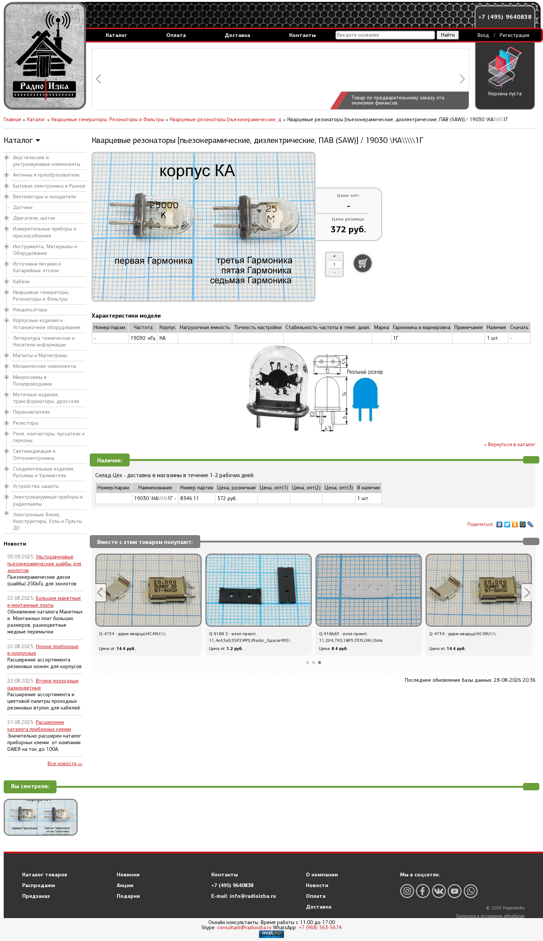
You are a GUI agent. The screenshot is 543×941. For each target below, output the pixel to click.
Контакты (302, 35)
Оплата (176, 35)
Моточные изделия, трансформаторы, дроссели (46, 397)
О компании (322, 874)
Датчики (23, 207)
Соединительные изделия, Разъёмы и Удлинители (43, 472)
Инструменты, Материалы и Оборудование (45, 249)
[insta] (407, 891)
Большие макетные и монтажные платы (44, 601)
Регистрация (514, 35)
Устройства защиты (36, 486)
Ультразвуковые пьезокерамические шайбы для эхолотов (44, 563)
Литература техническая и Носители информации (44, 341)
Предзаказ (36, 896)
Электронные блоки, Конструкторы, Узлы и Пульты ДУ (47, 521)
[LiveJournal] (531, 523)
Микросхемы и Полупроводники (32, 380)
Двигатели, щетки (34, 218)
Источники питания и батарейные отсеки (37, 267)
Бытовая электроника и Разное (49, 186)
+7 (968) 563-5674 (320, 927)
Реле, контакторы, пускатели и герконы (49, 437)
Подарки (128, 896)
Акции (125, 885)
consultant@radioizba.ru (244, 927)
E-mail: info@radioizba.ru (243, 896)
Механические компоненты (44, 366)
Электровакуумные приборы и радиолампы (48, 500)
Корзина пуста (505, 93)
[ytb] (455, 891)
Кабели (21, 281)
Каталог (116, 35)
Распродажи (38, 885)
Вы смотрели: (30, 786)
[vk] (439, 891)
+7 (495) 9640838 (505, 17)
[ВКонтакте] (499, 523)
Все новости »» (65, 763)
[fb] (423, 891)
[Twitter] (507, 523)
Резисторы (25, 423)
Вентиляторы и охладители (44, 197)
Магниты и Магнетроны (40, 355)
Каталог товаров (44, 874)
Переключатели (31, 412)
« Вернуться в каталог (510, 444)
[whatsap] (471, 891)
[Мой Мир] (523, 523)
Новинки (128, 874)
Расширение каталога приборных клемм (39, 725)
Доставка (237, 35)
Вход (483, 35)
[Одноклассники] (515, 523)
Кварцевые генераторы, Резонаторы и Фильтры (41, 295)
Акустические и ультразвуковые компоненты (46, 160)
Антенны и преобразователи (46, 175)
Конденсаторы (30, 310)
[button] (98, 78)
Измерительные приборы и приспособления (44, 232)
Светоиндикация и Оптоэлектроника (34, 454)
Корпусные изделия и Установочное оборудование (47, 323)
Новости (317, 885)
